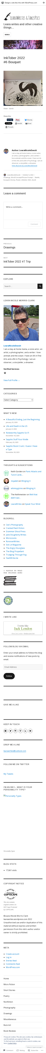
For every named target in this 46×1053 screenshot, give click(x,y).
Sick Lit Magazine (13, 544)
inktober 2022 (26, 180)
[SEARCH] (40, 286)
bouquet (7, 180)
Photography (9, 1007)
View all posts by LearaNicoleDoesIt (24, 166)
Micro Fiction (9, 984)
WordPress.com (13, 967)
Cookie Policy (12, 1043)
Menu (7, 34)
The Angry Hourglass (15, 548)
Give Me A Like (11, 705)
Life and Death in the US (16, 426)
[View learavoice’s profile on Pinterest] (20, 731)
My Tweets (8, 774)
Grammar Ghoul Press (15, 531)
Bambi (37, 177)
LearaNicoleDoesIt (13, 175)
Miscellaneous (10, 1019)
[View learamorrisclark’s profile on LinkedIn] (25, 731)
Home (6, 978)
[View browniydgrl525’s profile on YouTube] (30, 731)
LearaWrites (16, 504)
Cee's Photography (14, 524)
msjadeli (14, 481)
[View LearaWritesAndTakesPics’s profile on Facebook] (6, 731)
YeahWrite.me (12, 558)
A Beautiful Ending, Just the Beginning (23, 419)
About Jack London (17, 633)
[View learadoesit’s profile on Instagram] (15, 731)
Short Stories (9, 990)
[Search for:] (21, 286)
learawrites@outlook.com (15, 751)
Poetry (6, 996)
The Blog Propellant (15, 551)
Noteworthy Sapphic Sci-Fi (17, 432)
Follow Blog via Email (16, 647)
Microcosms (11, 538)
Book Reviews (10, 1031)
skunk (34, 180)
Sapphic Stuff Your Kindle (17, 439)
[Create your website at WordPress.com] (23, 2)
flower (18, 180)
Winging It (26, 481)
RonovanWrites (13, 541)
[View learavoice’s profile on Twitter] (10, 731)
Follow (9, 676)
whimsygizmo (17, 488)
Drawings (7, 177)
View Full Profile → (12, 380)
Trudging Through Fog (16, 554)
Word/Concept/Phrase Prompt (22, 177)
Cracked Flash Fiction (15, 528)
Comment (34, 224)
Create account (12, 954)
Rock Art (7, 1025)
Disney (12, 180)
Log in (8, 957)
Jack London (23, 628)
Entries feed (11, 960)
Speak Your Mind (32, 504)
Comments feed (13, 964)
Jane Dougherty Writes (16, 534)
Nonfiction (8, 1002)
